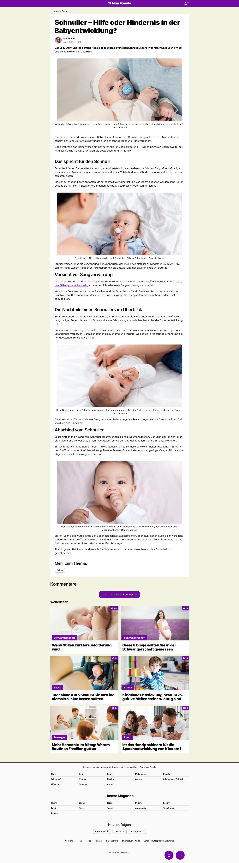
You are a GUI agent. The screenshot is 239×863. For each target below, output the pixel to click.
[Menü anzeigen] (186, 3)
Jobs (88, 841)
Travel (110, 808)
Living (82, 803)
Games (138, 779)
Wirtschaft (56, 779)
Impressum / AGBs (131, 841)
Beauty (54, 813)
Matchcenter (141, 774)
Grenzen (133, 137)
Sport (109, 774)
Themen (83, 784)
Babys (65, 11)
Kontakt (98, 841)
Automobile (140, 808)
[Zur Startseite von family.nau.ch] (119, 3)
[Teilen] (168, 855)
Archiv (110, 784)
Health (54, 803)
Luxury (138, 803)
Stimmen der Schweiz (173, 779)
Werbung (69, 841)
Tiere (81, 808)
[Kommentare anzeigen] (180, 855)
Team (79, 841)
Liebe (109, 803)
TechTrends (168, 808)
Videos (82, 779)
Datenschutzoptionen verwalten (159, 841)
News (54, 774)
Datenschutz (112, 841)
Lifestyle (55, 784)
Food (53, 808)
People (166, 774)
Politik (82, 774)
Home (55, 11)
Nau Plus (111, 779)
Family (166, 803)
